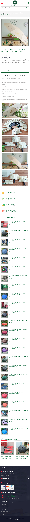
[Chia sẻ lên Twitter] (8, 65)
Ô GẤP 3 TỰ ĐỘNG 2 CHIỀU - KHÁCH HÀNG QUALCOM (17, 303)
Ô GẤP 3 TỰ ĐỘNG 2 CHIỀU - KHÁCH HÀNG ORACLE (17, 222)
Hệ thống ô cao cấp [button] (7, 467)
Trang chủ (3, 504)
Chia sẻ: (3, 65)
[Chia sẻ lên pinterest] (10, 65)
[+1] (13, 65)
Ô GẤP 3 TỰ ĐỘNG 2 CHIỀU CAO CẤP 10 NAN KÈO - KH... (18, 429)
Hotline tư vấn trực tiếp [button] (8, 492)
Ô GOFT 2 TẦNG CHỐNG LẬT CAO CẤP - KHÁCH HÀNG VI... (18, 375)
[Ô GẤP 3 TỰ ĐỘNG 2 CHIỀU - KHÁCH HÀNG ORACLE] (7, 448)
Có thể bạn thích (8, 217)
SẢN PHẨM (3, 507)
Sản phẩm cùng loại (9, 439)
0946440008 (14, 211)
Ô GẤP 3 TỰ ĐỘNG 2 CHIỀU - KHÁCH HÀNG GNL (17, 285)
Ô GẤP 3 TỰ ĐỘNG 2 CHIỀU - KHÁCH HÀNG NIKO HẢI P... (17, 339)
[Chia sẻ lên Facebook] (6, 65)
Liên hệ (2, 514)
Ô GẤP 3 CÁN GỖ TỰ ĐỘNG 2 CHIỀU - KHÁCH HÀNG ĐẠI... (18, 366)
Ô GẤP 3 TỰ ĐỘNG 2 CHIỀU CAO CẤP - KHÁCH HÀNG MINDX (18, 393)
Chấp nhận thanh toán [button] (8, 483)
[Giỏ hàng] (27, 3)
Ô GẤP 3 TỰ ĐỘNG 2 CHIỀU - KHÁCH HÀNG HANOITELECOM (17, 294)
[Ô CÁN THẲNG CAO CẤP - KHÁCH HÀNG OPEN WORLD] (22, 448)
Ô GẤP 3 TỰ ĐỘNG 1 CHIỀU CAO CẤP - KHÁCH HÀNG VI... (18, 249)
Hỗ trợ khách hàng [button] (7, 502)
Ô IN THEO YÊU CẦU (5, 511)
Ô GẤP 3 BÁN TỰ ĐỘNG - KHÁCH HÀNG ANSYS (18, 276)
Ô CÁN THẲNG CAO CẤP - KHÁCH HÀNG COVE (18, 357)
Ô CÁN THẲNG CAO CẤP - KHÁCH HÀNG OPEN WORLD (18, 231)
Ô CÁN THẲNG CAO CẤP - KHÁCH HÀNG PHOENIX (18, 411)
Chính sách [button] (5, 478)
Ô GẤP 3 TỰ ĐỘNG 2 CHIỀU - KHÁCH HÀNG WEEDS (17, 312)
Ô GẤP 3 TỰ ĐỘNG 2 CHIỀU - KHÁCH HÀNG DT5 (17, 240)
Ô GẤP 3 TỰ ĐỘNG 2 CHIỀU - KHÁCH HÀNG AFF (17, 267)
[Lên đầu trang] (25, 519)
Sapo (18, 519)
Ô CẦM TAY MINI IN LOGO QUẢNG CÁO (18, 320)
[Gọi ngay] (4, 269)
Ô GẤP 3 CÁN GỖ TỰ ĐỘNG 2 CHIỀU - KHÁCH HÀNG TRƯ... (18, 330)
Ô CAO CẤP (3, 509)
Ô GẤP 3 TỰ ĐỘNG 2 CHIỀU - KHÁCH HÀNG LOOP (17, 258)
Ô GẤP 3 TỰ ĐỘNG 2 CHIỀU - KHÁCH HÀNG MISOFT (17, 348)
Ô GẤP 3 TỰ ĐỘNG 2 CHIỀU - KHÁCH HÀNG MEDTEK (17, 384)
